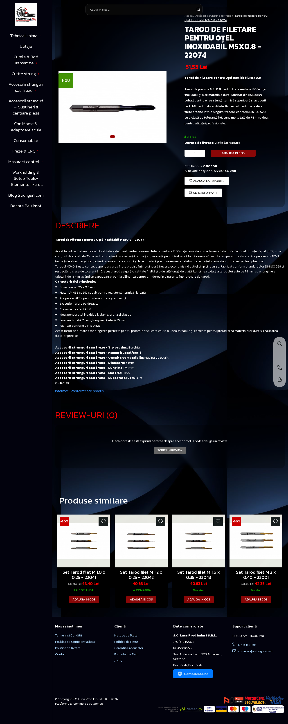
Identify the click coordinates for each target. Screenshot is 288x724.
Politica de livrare (68, 648)
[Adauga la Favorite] (103, 521)
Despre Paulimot (25, 205)
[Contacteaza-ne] (279, 368)
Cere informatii (204, 192)
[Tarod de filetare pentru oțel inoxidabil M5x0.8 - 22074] (112, 107)
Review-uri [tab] (86, 415)
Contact (61, 654)
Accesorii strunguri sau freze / (214, 16)
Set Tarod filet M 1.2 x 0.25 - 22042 (141, 575)
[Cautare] (198, 9)
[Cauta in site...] (279, 344)
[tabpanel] (112, 107)
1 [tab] (112, 136)
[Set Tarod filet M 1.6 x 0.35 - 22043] (198, 541)
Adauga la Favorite (208, 180)
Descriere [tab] (77, 225)
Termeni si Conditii (68, 635)
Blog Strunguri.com (26, 195)
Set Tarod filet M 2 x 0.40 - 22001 (256, 575)
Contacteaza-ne (196, 674)
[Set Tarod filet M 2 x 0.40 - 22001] (256, 541)
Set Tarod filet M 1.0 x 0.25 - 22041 (84, 575)
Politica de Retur (126, 642)
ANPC (118, 661)
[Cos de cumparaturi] (279, 379)
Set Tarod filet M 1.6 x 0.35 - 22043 (198, 575)
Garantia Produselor (128, 648)
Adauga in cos (233, 153)
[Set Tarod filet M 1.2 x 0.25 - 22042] (141, 541)
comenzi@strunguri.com (254, 651)
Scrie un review (169, 450)
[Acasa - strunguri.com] (25, 14)
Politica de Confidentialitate (75, 642)
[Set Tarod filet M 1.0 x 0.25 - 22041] (83, 541)
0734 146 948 (246, 645)
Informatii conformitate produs (79, 390)
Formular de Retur (127, 654)
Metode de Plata (125, 635)
